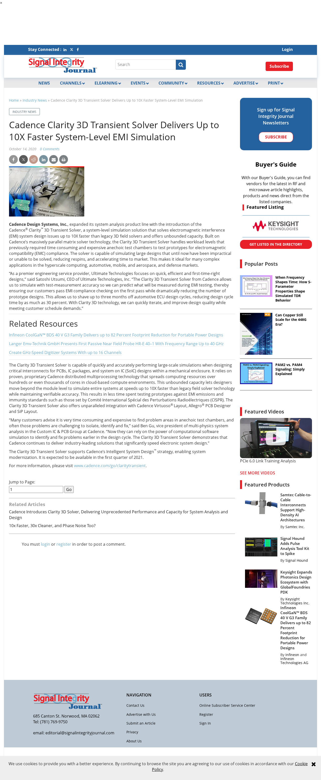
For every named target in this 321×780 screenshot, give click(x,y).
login (45, 544)
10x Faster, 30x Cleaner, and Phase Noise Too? (52, 525)
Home (14, 100)
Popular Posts (261, 263)
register (63, 544)
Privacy (132, 732)
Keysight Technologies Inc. (294, 601)
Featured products (267, 484)
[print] (63, 159)
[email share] (53, 159)
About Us (134, 741)
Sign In (205, 723)
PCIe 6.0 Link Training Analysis (268, 461)
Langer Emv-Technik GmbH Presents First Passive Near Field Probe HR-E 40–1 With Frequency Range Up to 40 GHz (116, 343)
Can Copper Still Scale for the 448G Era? (290, 319)
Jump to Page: (22, 482)
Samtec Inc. (295, 526)
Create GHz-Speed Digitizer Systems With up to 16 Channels (65, 352)
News (44, 83)
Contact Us (135, 705)
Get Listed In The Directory (276, 244)
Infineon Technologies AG (294, 660)
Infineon (292, 654)
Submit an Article (140, 723)
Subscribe (279, 66)
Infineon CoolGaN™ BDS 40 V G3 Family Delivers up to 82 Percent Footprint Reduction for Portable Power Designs (116, 335)
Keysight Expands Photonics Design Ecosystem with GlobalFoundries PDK (296, 582)
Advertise (244, 83)
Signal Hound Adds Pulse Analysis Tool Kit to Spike (294, 546)
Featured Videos (264, 411)
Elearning (106, 83)
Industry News (35, 100)
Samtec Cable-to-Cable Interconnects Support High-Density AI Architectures (295, 507)
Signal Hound (296, 560)
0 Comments (49, 149)
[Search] (181, 65)
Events (138, 83)
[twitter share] (23, 159)
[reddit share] (33, 159)
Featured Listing (265, 207)
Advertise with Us (141, 714)
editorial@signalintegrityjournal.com (79, 733)
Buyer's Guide (275, 164)
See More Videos (257, 473)
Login (287, 49)
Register (206, 714)
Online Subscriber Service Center (227, 705)
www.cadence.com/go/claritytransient (110, 465)
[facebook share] (13, 159)
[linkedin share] (43, 159)
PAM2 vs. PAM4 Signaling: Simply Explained (290, 369)
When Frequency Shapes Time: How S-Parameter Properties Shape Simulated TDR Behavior (293, 289)
